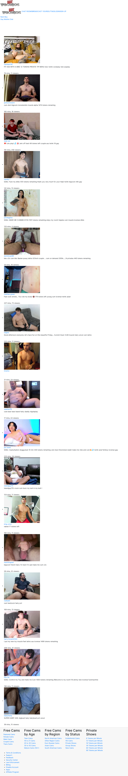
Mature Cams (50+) (31, 748)
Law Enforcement (12, 762)
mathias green (9, 294)
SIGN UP (63, 11)
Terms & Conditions (13, 753)
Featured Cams (9, 734)
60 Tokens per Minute (94, 748)
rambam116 (8, 64)
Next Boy (4, 17)
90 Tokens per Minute (94, 750)
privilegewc (8, 218)
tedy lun (7, 141)
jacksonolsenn (9, 103)
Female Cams (9, 737)
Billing (8, 765)
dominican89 (9, 256)
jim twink (7, 447)
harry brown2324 (10, 639)
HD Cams (69, 741)
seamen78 (8, 409)
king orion (8, 524)
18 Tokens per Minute (94, 743)
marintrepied (9, 562)
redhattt (7, 601)
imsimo (6, 371)
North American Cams (53, 738)
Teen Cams (28, 738)
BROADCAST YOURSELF (41, 11)
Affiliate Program (12, 772)
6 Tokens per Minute (94, 738)
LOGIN (57, 11)
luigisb (6, 333)
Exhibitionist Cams (73, 738)
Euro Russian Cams (52, 743)
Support (9, 755)
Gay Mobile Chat (6, 19)
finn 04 (6, 677)
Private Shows (71, 743)
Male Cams (8, 739)
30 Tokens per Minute (94, 746)
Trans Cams (8, 744)
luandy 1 (7, 179)
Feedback (9, 758)
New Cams (70, 748)
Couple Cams (9, 742)
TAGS (53, 11)
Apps (8, 770)
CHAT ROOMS (27, 11)
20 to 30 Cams (30, 743)
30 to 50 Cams (30, 746)
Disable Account (12, 767)
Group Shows (71, 746)
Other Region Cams (52, 741)
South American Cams (53, 748)
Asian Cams (49, 746)
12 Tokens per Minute (94, 741)
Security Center (12, 760)
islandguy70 (8, 486)
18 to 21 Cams (29, 741)
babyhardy (8, 716)
